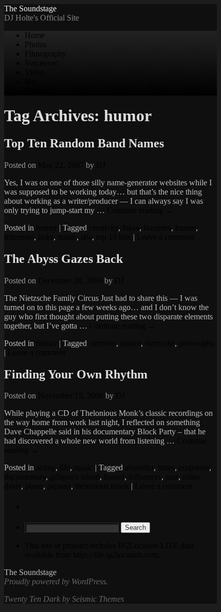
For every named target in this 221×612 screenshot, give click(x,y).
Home (35, 35)
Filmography (45, 53)
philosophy (197, 343)
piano (34, 486)
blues (166, 467)
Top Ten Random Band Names (84, 143)
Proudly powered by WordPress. (56, 582)
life (65, 467)
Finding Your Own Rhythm (76, 374)
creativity (103, 227)
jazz (171, 476)
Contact (37, 90)
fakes (130, 227)
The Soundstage (30, 8)
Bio (30, 81)
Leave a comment (165, 237)
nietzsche (160, 343)
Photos (36, 44)
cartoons (102, 343)
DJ (100, 165)
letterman (19, 237)
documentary (25, 476)
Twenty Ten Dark (32, 599)
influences (144, 476)
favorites (157, 227)
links (45, 237)
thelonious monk (102, 486)
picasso (59, 486)
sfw (86, 237)
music (67, 237)
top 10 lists (113, 237)
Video (34, 72)
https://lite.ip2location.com (115, 554)
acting (46, 467)
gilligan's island (75, 476)
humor (46, 227)
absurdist (139, 467)
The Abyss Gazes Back (63, 258)
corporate (194, 467)
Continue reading (140, 210)
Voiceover (41, 63)
